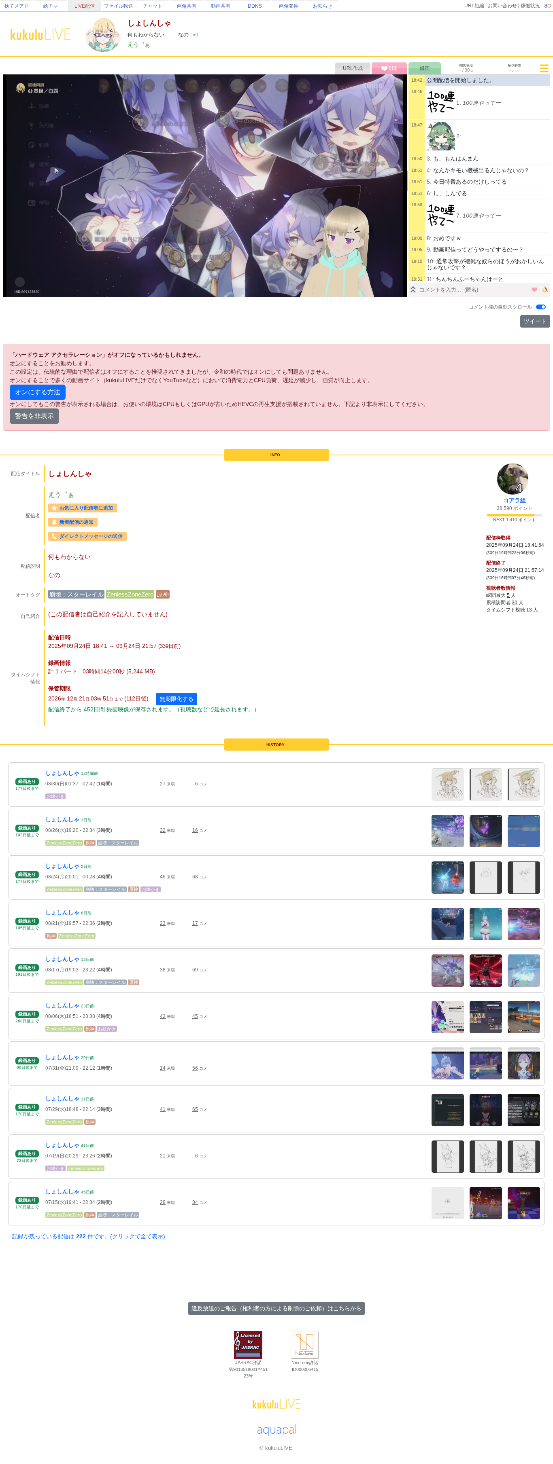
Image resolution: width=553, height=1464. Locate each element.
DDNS (255, 6)
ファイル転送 (118, 6)
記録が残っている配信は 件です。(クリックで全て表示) (88, 1236)
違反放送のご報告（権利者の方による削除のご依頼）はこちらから (276, 1308)
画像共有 (186, 6)
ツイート (535, 321)
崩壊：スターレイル (76, 594)
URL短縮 (474, 5)
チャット (152, 6)
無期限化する (177, 699)
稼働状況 (530, 5)
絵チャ (50, 6)
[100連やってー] (441, 103)
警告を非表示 (34, 416)
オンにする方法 (37, 392)
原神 (163, 594)
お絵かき (55, 796)
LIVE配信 (84, 6)
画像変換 (288, 6)
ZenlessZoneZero (130, 594)
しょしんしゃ (62, 773)
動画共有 (220, 6)
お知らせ (322, 6)
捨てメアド (16, 6)
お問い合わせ (502, 5)
